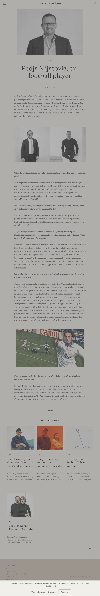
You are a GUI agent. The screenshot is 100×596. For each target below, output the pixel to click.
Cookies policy (51, 586)
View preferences (38, 592)
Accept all (64, 592)
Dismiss (51, 592)
